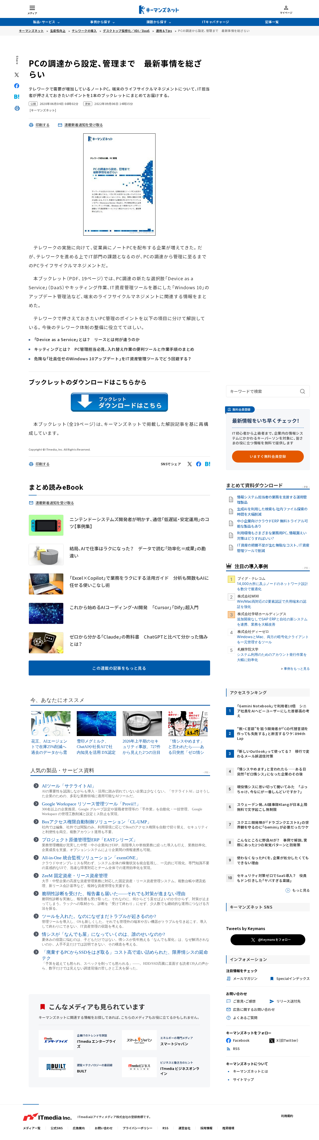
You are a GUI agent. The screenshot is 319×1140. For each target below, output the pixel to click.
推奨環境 (228, 1128)
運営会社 (184, 1128)
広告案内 (79, 1128)
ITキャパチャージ (215, 21)
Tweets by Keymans (245, 928)
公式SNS (57, 1128)
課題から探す (157, 21)
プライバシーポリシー (138, 1128)
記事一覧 (272, 21)
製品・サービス (44, 21)
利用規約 (287, 1116)
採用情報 (206, 1128)
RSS (165, 1128)
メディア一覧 (32, 1128)
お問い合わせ (104, 1128)
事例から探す (100, 21)
